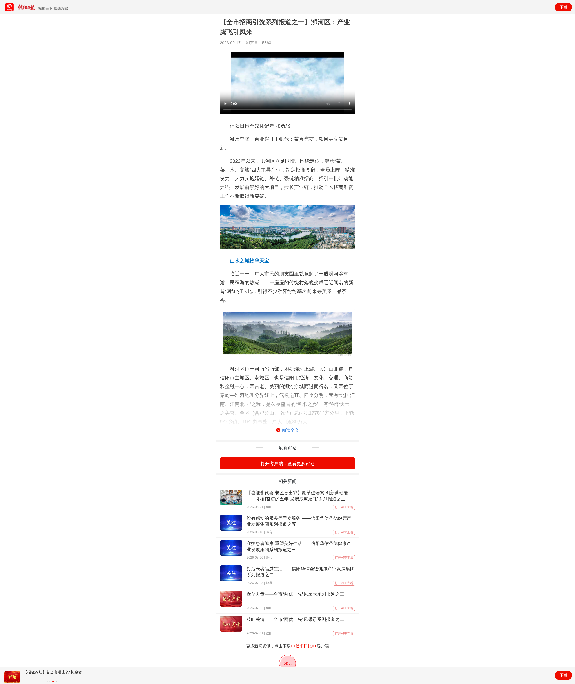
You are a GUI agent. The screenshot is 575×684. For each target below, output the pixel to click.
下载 (564, 7)
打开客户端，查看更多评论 (287, 463)
